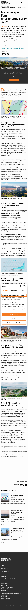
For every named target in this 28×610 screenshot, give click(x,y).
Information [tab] (14, 290)
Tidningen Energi (5, 571)
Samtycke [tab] (5, 290)
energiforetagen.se (5, 598)
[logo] (7, 2)
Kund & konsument (15, 47)
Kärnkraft (21, 48)
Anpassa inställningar (13, 318)
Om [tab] (23, 290)
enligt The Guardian (21, 456)
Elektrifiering (9, 48)
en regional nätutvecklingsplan (17, 135)
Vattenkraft (15, 48)
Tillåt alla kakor (14, 314)
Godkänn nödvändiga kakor (14, 322)
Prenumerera (14, 80)
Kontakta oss (4, 568)
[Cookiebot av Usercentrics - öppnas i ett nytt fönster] (20, 286)
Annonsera (3, 576)
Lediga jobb (4, 573)
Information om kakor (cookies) (9, 578)
